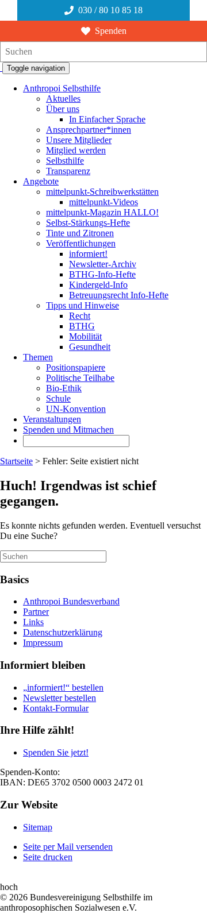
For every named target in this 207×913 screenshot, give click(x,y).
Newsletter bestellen (59, 698)
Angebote (41, 181)
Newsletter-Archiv (102, 264)
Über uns (62, 109)
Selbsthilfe (65, 160)
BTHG (82, 326)
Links (33, 622)
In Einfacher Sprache (107, 119)
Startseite (16, 461)
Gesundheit (89, 347)
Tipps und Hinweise (82, 305)
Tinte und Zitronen (80, 233)
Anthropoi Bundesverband (71, 601)
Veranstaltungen (52, 419)
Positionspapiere (75, 367)
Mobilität (85, 336)
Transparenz (68, 171)
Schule (58, 398)
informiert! (88, 254)
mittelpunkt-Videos (103, 202)
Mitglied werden (76, 150)
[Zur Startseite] (1, 67)
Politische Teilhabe (80, 378)
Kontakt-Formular (56, 708)
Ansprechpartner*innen (88, 129)
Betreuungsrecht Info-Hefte (118, 295)
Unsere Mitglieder (79, 140)
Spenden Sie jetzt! (56, 752)
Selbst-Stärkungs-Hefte (88, 223)
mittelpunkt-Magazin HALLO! (102, 212)
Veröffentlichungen (81, 243)
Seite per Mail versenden (68, 847)
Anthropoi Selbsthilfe (62, 88)
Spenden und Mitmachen (68, 429)
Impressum (43, 643)
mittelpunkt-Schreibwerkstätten (102, 192)
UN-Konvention (76, 409)
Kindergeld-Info (98, 285)
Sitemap (37, 827)
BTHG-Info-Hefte (102, 274)
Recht (79, 316)
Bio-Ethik (64, 388)
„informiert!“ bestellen (63, 687)
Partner (36, 612)
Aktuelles (63, 98)
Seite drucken (47, 857)
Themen (38, 357)
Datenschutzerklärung (62, 632)
